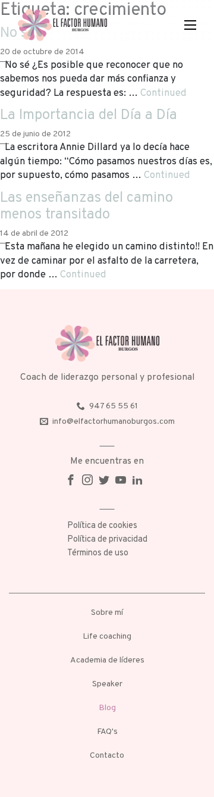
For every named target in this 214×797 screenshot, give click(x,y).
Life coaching (107, 637)
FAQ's (107, 732)
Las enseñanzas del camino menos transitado (86, 206)
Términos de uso (97, 553)
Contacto (107, 756)
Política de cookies (102, 526)
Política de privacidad (107, 539)
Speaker (107, 684)
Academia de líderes (107, 660)
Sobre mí (107, 613)
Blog (107, 708)
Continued (163, 93)
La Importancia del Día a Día (88, 115)
